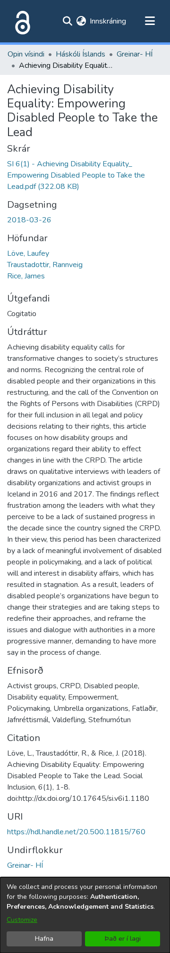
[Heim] (20, 21)
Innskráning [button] (108, 21)
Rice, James (26, 276)
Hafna (44, 938)
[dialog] (85, 915)
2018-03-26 (29, 220)
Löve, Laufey (28, 253)
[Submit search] (67, 21)
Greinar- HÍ (135, 54)
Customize (22, 919)
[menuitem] (81, 21)
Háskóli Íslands (80, 54)
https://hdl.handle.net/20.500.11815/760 (76, 832)
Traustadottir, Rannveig (45, 265)
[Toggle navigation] (149, 21)
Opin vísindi (26, 54)
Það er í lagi (123, 938)
